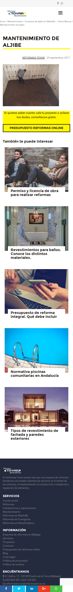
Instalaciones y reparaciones (19, 508)
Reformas (8, 504)
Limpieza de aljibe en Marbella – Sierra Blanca (48, 21)
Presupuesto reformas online (36, 128)
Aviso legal (9, 556)
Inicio (2, 21)
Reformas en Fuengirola (17, 519)
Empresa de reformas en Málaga (21, 534)
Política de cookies (13, 564)
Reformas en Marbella (15, 515)
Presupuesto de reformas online (21, 549)
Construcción (10, 500)
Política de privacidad (15, 560)
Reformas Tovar (33, 57)
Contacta (8, 545)
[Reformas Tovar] (17, 13)
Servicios (8, 538)
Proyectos (9, 541)
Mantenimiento (15, 21)
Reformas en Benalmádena (18, 522)
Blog (5, 553)
